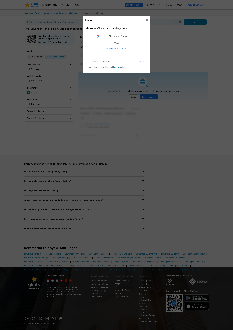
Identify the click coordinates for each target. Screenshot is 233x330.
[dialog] (116, 44)
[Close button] (147, 19)
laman (116, 67)
